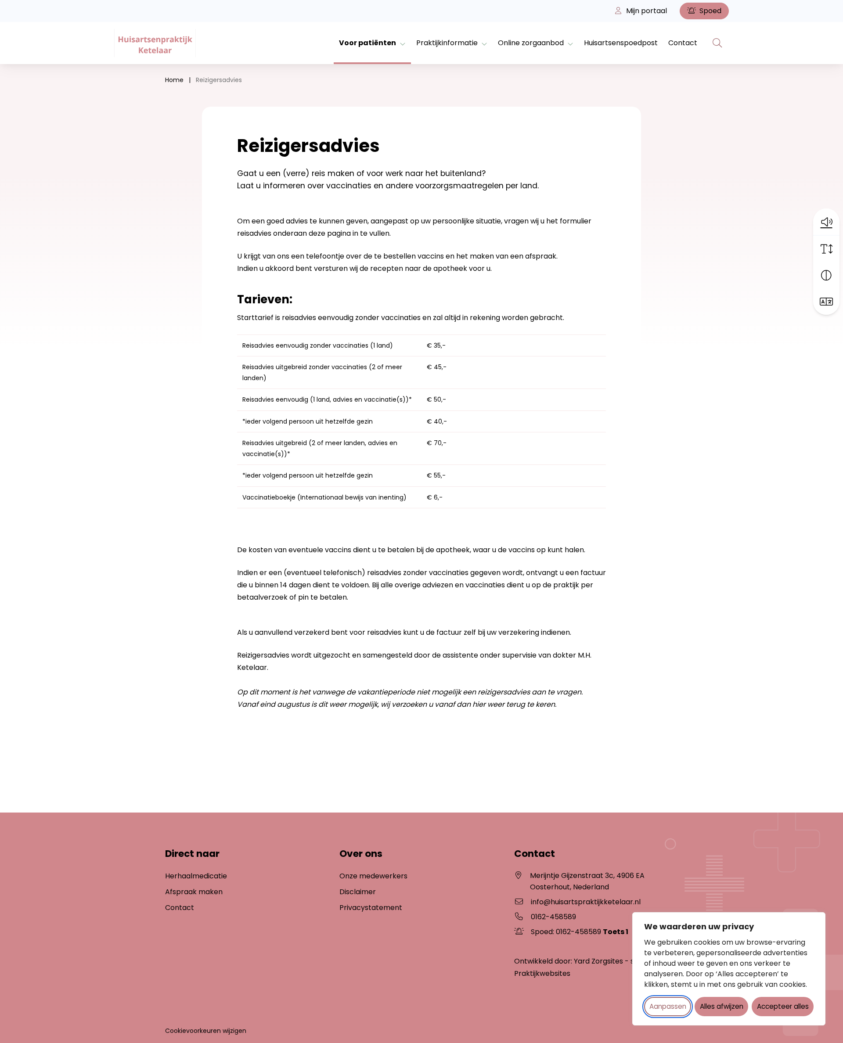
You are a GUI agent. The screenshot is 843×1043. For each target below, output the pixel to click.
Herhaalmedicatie (196, 876)
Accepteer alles (783, 1006)
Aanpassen (667, 1006)
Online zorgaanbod (531, 43)
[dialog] (728, 968)
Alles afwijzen (721, 1006)
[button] (826, 222)
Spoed (709, 11)
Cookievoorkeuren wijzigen (205, 1030)
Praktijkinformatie (447, 43)
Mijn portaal (645, 11)
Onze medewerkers (373, 876)
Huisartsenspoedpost (621, 43)
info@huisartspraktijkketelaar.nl (586, 902)
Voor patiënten (367, 43)
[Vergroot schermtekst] (826, 249)
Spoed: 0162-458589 (579, 932)
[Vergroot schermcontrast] (826, 275)
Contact (682, 43)
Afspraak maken (194, 892)
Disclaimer (357, 892)
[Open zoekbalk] (717, 43)
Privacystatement (370, 908)
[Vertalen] (826, 301)
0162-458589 (553, 917)
